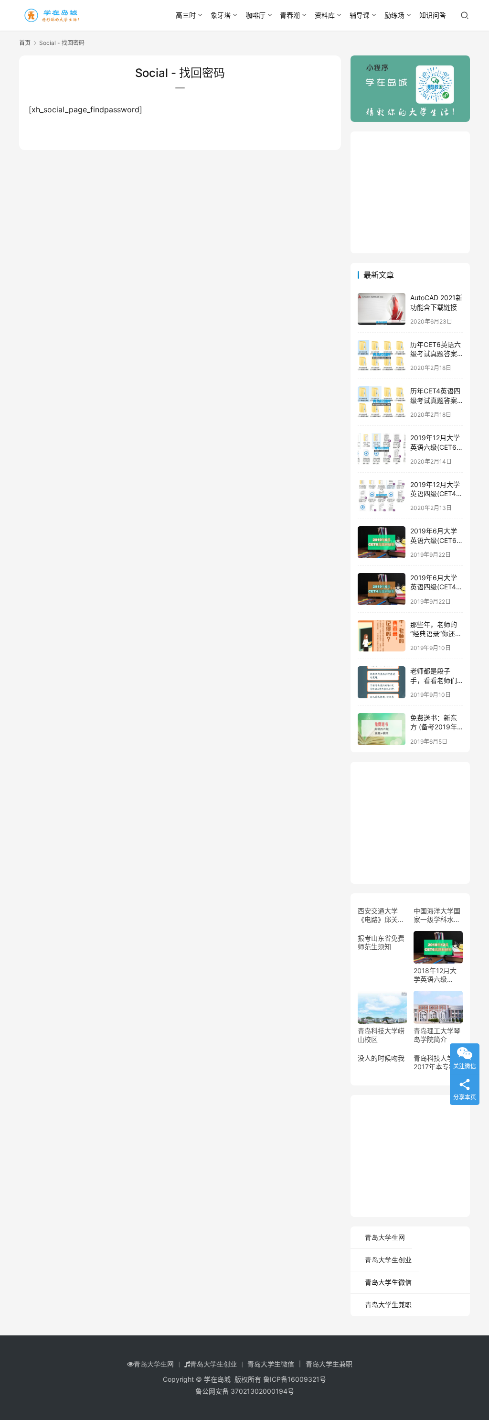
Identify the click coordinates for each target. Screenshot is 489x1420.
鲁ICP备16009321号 (294, 1379)
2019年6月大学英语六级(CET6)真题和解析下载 (434, 540)
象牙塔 (221, 15)
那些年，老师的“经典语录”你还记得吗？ (436, 633)
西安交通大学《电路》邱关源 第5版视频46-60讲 (381, 915)
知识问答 (432, 15)
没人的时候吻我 (381, 1058)
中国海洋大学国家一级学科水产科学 (437, 915)
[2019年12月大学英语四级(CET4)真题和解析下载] (381, 496)
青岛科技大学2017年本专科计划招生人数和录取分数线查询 (438, 1062)
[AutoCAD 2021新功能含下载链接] (381, 309)
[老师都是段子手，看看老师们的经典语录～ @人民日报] (381, 682)
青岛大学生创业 (388, 1260)
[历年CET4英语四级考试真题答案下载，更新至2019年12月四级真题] (381, 402)
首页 (25, 42)
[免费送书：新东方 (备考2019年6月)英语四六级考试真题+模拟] (381, 729)
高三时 (186, 15)
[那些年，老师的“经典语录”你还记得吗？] (381, 636)
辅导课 (360, 15)
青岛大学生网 (385, 1237)
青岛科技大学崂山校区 (381, 1035)
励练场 (394, 15)
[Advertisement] (420, 191)
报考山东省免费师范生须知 (381, 942)
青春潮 (290, 15)
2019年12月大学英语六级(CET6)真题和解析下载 (435, 447)
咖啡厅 (255, 15)
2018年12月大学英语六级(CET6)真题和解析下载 (438, 975)
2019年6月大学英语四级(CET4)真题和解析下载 (434, 587)
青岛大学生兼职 (388, 1305)
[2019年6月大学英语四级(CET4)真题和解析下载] (381, 589)
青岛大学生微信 (388, 1282)
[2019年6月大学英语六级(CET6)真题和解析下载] (381, 542)
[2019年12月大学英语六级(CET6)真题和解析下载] (381, 449)
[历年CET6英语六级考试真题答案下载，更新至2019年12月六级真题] (381, 356)
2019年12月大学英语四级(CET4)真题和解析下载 (435, 493)
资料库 (325, 15)
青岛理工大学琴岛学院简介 (437, 1035)
